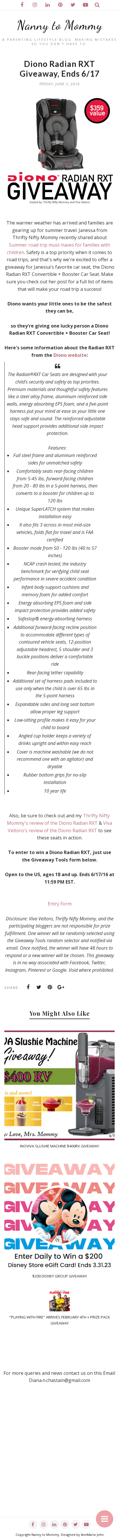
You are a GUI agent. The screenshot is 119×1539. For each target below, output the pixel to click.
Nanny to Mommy (59, 25)
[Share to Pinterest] (50, 987)
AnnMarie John (92, 1534)
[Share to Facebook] (28, 987)
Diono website (70, 355)
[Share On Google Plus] (61, 987)
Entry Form (60, 904)
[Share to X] (39, 987)
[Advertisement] (59, 1458)
